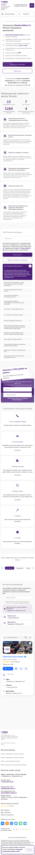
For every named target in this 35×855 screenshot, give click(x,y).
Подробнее (17, 450)
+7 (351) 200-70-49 (21, 5)
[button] (2, 568)
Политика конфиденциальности (17, 837)
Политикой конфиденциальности (21, 603)
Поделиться (2, 823)
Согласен (29, 850)
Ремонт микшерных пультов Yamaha (12, 754)
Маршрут (9, 668)
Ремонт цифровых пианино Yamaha (12, 757)
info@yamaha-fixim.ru (8, 788)
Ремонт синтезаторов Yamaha (10, 761)
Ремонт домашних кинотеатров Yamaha (13, 765)
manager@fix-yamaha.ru (9, 793)
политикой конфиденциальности (19, 399)
